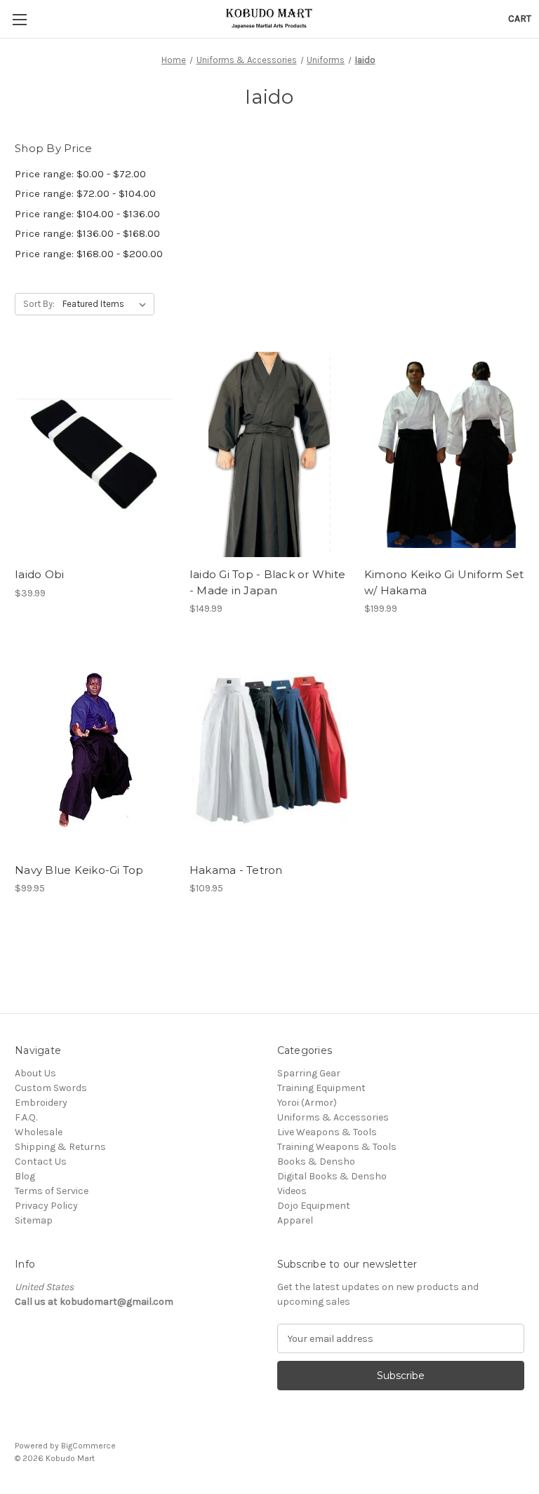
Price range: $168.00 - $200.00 (89, 253)
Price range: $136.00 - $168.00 (87, 233)
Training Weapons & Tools (337, 1147)
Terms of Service (51, 1191)
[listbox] (107, 304)
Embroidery (41, 1103)
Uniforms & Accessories (333, 1117)
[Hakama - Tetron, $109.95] (269, 750)
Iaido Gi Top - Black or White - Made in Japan (267, 582)
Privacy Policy (46, 1206)
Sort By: (39, 304)
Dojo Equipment (313, 1206)
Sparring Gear (308, 1073)
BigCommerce (88, 1446)
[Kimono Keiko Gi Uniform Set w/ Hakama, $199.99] (444, 454)
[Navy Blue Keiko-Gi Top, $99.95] (95, 750)
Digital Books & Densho (332, 1176)
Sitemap (34, 1220)
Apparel (295, 1220)
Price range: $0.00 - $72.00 (80, 173)
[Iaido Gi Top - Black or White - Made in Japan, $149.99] (269, 454)
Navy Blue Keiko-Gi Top (79, 870)
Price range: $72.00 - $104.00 (85, 193)
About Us (35, 1073)
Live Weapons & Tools (327, 1132)
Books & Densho (316, 1161)
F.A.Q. (26, 1117)
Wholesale (38, 1132)
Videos (292, 1191)
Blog (25, 1176)
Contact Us (41, 1161)
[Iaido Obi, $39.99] (95, 454)
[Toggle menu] (19, 19)
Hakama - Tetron (236, 870)
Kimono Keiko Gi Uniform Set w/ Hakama (444, 582)
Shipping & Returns (60, 1147)
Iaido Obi (39, 574)
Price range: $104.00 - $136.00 (87, 213)
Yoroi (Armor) (307, 1103)
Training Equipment (321, 1088)
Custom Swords (51, 1088)
